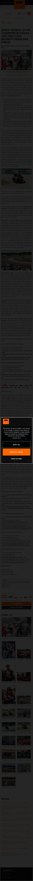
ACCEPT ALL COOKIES (16, 452)
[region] (16, 440)
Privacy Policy (14, 437)
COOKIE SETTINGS (16, 459)
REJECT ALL (16, 445)
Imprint (19, 437)
